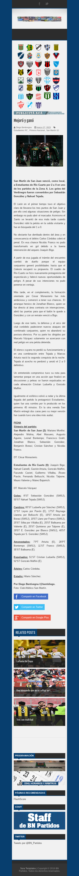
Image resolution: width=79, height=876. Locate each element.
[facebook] (39, 4)
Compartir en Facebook (33, 596)
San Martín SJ (52, 130)
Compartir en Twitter (32, 607)
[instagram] (54, 4)
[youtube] (61, 4)
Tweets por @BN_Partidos (28, 843)
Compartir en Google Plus (35, 617)
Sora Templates (28, 868)
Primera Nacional (37, 130)
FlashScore (20, 799)
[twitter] (47, 4)
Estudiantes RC (21, 130)
